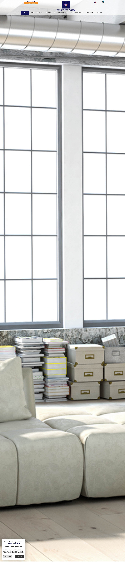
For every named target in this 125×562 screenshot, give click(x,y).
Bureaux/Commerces (61, 13)
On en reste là (18, 541)
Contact (99, 13)
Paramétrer (8, 556)
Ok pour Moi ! (19, 556)
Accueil (25, 13)
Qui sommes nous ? (77, 13)
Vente (33, 13)
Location (40, 13)
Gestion (49, 13)
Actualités (90, 13)
